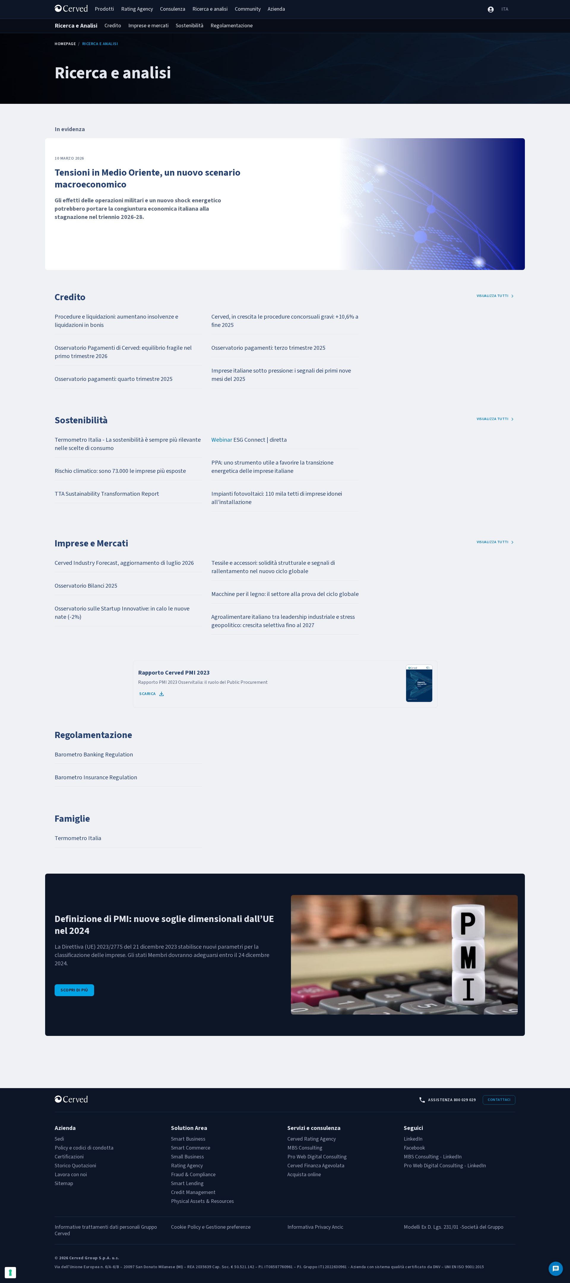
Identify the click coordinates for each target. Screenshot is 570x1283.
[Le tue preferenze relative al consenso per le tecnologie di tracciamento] (10, 1272)
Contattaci (499, 1099)
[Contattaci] (556, 1269)
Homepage (65, 44)
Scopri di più (74, 990)
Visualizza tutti (492, 295)
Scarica (147, 694)
